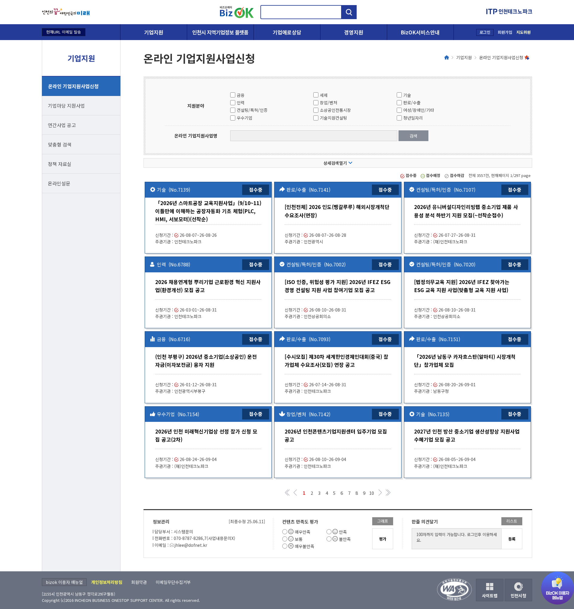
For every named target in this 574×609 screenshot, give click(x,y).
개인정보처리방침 (106, 582)
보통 (299, 539)
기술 (407, 95)
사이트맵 (489, 596)
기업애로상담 (287, 32)
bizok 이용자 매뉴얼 (64, 582)
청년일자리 (413, 118)
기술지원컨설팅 (333, 118)
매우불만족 (304, 546)
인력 (241, 103)
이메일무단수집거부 (173, 582)
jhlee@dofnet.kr (190, 545)
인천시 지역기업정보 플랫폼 (220, 32)
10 (371, 493)
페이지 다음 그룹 (380, 492)
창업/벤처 (328, 103)
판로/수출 (412, 103)
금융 (241, 95)
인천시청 (518, 596)
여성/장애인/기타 (418, 110)
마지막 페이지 (388, 492)
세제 (324, 95)
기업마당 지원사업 (66, 105)
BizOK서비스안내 (420, 32)
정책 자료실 (59, 163)
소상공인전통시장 (335, 110)
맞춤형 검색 (59, 144)
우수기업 (244, 118)
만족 (343, 532)
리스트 (511, 521)
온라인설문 (59, 183)
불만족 (345, 539)
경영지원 (353, 32)
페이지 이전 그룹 (295, 492)
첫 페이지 (288, 492)
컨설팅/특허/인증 (252, 110)
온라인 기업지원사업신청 (73, 86)
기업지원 (153, 32)
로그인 (485, 32)
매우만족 (302, 532)
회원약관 (139, 582)
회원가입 (505, 32)
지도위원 (523, 32)
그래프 (382, 521)
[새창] (66, 12)
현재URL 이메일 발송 (63, 32)
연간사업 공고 (62, 125)
